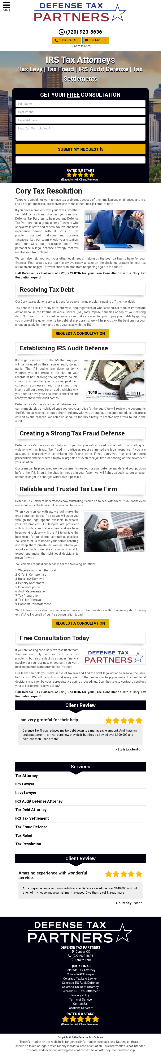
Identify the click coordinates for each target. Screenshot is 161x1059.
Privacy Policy (80, 995)
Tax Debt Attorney (31, 809)
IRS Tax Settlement (32, 818)
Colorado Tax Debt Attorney (80, 987)
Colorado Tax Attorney (80, 970)
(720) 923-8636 (83, 32)
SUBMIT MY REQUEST (79, 149)
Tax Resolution (28, 844)
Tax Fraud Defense (31, 827)
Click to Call (68, 40)
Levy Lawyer (25, 792)
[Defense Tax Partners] (80, 932)
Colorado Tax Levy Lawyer (80, 978)
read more (51, 739)
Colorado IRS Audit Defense (80, 982)
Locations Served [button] (79, 1008)
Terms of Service (80, 999)
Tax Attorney (26, 775)
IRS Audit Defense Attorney (38, 801)
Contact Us (97, 40)
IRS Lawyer (24, 784)
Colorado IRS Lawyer (80, 974)
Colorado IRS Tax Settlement (80, 991)
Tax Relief (23, 835)
